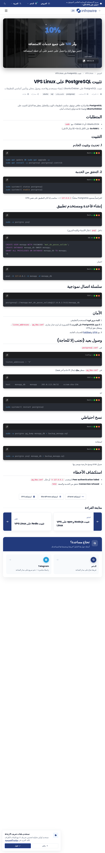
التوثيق (99, 73)
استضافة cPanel (73, 496)
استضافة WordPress (49, 496)
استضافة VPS (26, 496)
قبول (16, 846)
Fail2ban (87, 332)
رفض (44, 846)
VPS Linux (89, 73)
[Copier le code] (7, 153)
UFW (95, 332)
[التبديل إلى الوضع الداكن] (5, 3)
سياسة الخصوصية (11, 840)
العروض (44, 3)
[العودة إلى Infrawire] (100, 11)
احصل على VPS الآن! (90, 4)
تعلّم (73, 10)
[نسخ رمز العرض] (84, 61)
